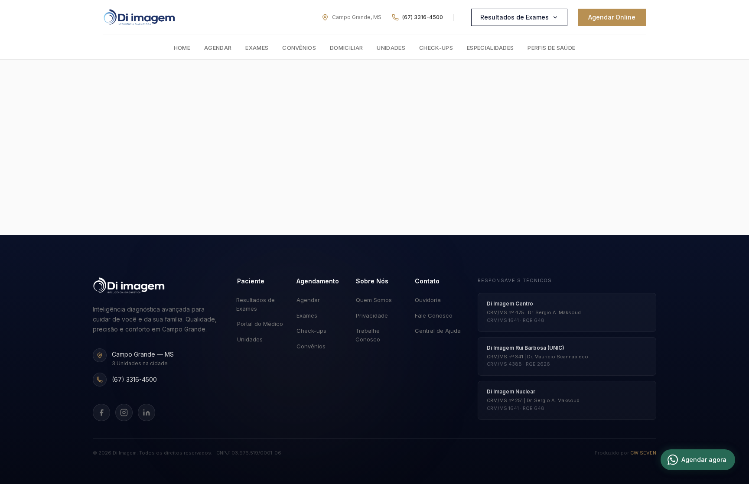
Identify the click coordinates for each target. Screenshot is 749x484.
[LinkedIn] (146, 412)
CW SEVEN (643, 453)
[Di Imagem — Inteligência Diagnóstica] (139, 17)
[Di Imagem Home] (129, 285)
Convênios (299, 47)
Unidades (391, 47)
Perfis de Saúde (551, 47)
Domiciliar (346, 47)
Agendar (217, 47)
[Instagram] (124, 412)
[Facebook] (101, 412)
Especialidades (490, 47)
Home (182, 47)
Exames (256, 47)
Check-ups (436, 47)
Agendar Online (611, 17)
